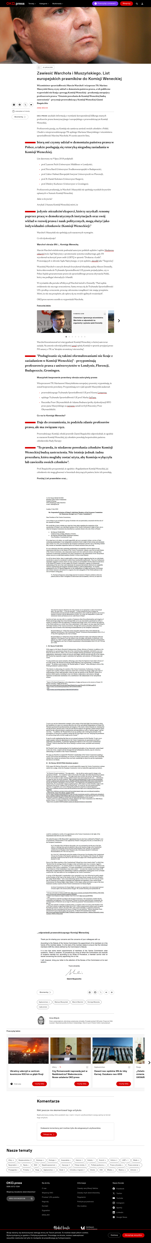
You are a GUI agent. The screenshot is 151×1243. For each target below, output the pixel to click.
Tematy (31, 4)
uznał (74, 346)
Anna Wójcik (54, 1018)
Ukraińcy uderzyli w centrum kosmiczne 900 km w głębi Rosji (26, 1073)
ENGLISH (46, 1215)
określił (95, 261)
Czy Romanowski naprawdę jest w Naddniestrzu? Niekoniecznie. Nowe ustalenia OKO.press (69, 1074)
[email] (106, 992)
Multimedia (56, 4)
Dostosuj (114, 1235)
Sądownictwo (99, 1067)
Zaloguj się (47, 1134)
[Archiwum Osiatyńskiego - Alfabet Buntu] (62, 1228)
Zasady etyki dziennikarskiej (88, 1193)
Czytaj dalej (39, 1084)
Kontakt (45, 1206)
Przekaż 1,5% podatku (50, 1197)
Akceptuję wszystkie (133, 1235)
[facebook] (95, 992)
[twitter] (100, 992)
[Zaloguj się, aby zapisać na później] (87, 1067)
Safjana (92, 397)
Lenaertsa (102, 393)
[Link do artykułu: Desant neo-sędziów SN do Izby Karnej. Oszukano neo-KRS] (113, 1051)
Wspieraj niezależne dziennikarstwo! (21, 1192)
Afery (54, 1067)
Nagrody (45, 1202)
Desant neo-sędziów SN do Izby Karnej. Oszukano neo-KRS (110, 1073)
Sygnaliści (46, 1210)
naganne (71, 406)
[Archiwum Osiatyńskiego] (89, 1228)
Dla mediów (82, 1206)
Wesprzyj (126, 3)
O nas (44, 1188)
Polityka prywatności (85, 1202)
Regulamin (81, 1197)
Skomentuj (18, 117)
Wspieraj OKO (47, 1193)
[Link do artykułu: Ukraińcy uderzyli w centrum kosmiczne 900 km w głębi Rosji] (28, 1051)
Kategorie (43, 4)
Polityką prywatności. (39, 1235)
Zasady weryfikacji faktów (87, 1188)
